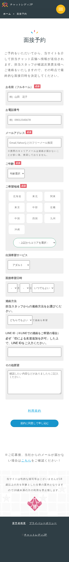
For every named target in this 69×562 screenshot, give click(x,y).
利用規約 (34, 410)
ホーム (7, 14)
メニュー (60, 9)
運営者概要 (19, 523)
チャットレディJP (21, 4)
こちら (26, 460)
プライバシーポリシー (43, 523)
